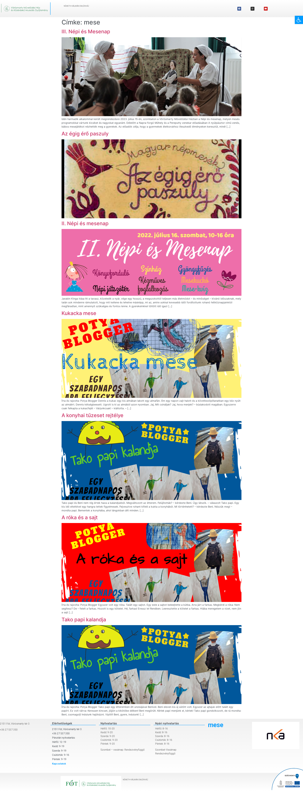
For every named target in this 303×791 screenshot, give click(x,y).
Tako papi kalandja (84, 619)
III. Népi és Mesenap (86, 31)
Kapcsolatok (59, 763)
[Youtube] (266, 9)
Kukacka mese (79, 313)
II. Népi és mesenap (85, 223)
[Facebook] (239, 9)
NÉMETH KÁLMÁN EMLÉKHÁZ (76, 6)
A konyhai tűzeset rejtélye (92, 415)
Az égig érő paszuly (85, 134)
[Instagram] (252, 9)
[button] (299, 20)
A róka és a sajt (80, 517)
